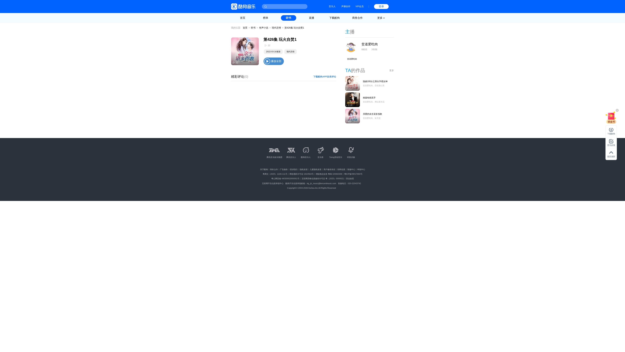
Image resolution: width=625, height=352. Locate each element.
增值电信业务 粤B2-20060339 (329, 174)
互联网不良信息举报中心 (273, 183)
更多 (391, 70)
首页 (242, 17)
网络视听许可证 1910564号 (302, 174)
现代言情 (276, 27)
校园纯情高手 (369, 97)
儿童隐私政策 (315, 169)
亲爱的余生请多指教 (372, 114)
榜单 (265, 17)
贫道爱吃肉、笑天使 (372, 118)
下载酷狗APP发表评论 (324, 76)
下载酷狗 (334, 17)
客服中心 (351, 169)
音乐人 (332, 6)
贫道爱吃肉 (369, 44)
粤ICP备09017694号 (353, 174)
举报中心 (361, 169)
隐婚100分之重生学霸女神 (375, 81)
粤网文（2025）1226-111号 (275, 174)
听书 (288, 17)
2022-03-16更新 (273, 52)
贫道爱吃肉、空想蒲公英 (373, 85)
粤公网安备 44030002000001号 (285, 178)
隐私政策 (304, 169)
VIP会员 (359, 6)
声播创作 (345, 6)
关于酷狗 (264, 169)
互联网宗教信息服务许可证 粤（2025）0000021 (323, 178)
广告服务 (284, 169)
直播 (311, 17)
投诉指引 (294, 169)
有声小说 (263, 27)
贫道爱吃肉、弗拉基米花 (373, 102)
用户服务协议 (329, 169)
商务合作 (357, 17)
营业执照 (350, 178)
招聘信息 (341, 169)
